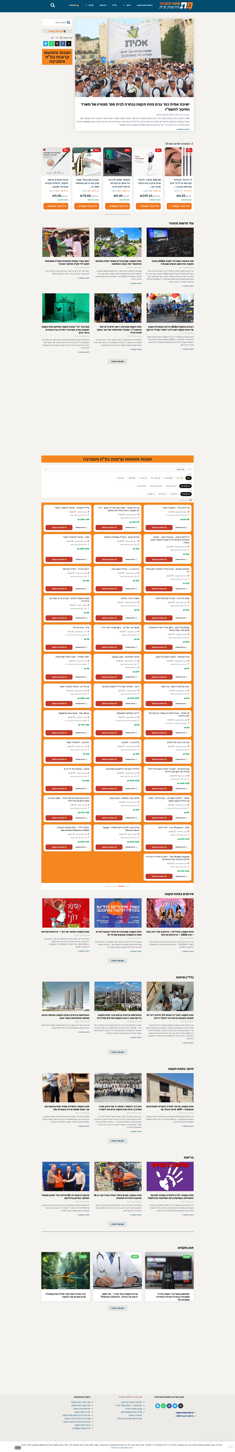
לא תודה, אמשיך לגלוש (117, 751)
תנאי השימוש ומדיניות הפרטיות (122, 1448)
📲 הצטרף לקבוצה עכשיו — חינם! (117, 744)
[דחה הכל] (230, 1446)
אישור (18, 1448)
